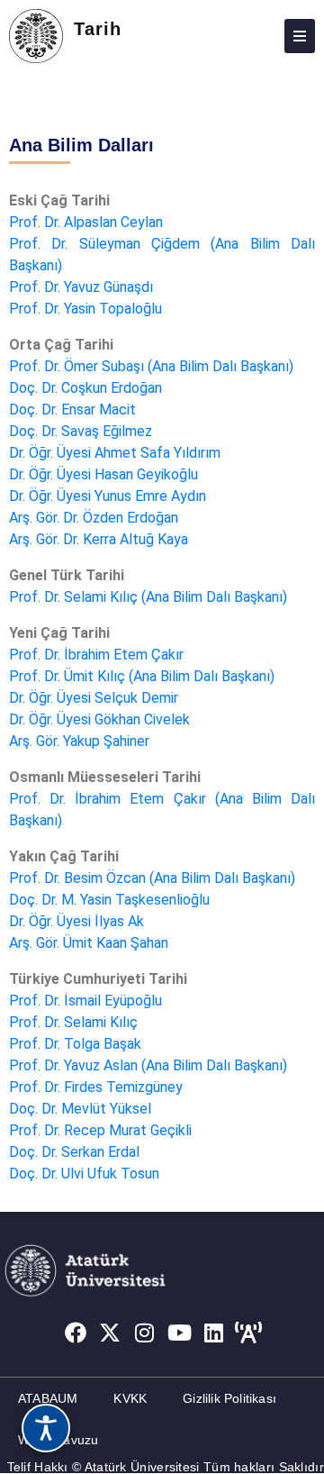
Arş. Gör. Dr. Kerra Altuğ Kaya (98, 539)
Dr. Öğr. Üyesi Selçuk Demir (93, 697)
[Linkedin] (214, 1333)
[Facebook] (75, 1333)
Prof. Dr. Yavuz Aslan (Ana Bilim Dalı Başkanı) (148, 1065)
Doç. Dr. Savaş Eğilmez (80, 431)
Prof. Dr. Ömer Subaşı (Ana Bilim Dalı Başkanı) (151, 366)
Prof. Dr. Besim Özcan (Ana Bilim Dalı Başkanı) (152, 878)
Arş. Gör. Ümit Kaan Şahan (88, 942)
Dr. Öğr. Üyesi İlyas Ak (76, 921)
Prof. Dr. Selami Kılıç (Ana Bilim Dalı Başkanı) (148, 596)
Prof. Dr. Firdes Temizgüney (96, 1087)
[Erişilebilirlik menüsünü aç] (46, 1428)
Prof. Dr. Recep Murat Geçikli (100, 1130)
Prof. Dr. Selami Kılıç (73, 1022)
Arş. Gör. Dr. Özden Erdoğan (93, 517)
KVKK (130, 1398)
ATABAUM (47, 1398)
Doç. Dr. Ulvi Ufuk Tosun (84, 1173)
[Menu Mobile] (299, 36)
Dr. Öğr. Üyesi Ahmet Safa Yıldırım (114, 452)
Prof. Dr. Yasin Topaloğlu (85, 308)
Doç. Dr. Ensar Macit (72, 409)
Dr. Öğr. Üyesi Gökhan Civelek (99, 719)
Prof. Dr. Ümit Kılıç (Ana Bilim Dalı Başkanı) (141, 676)
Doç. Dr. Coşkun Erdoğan (85, 387)
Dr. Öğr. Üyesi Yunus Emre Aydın (107, 496)
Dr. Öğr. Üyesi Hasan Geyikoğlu (103, 474)
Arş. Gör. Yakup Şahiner (79, 741)
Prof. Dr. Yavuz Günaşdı (81, 287)
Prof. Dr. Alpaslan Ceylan (86, 222)
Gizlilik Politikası (229, 1398)
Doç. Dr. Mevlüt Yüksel (80, 1108)
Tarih (98, 29)
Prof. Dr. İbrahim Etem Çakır (96, 654)
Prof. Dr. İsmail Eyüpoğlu (85, 1000)
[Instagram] (145, 1333)
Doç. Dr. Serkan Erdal (74, 1151)
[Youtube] (180, 1333)
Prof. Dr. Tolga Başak (75, 1043)
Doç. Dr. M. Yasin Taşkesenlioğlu (109, 899)
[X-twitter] (109, 1333)
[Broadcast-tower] (249, 1333)
